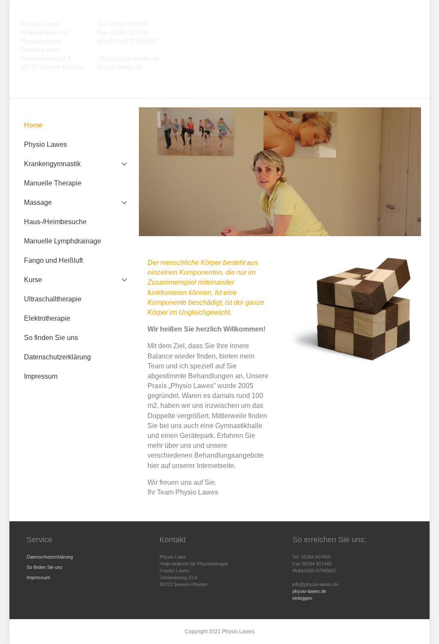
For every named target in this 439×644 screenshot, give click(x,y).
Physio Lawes (45, 144)
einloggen (302, 598)
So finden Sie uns (51, 337)
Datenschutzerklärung (57, 357)
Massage (38, 202)
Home (33, 125)
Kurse (33, 279)
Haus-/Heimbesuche (55, 221)
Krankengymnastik (52, 163)
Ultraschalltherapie (52, 299)
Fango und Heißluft (53, 260)
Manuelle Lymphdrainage (62, 241)
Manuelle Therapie (52, 183)
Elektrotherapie (47, 318)
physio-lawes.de (309, 591)
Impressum (40, 376)
